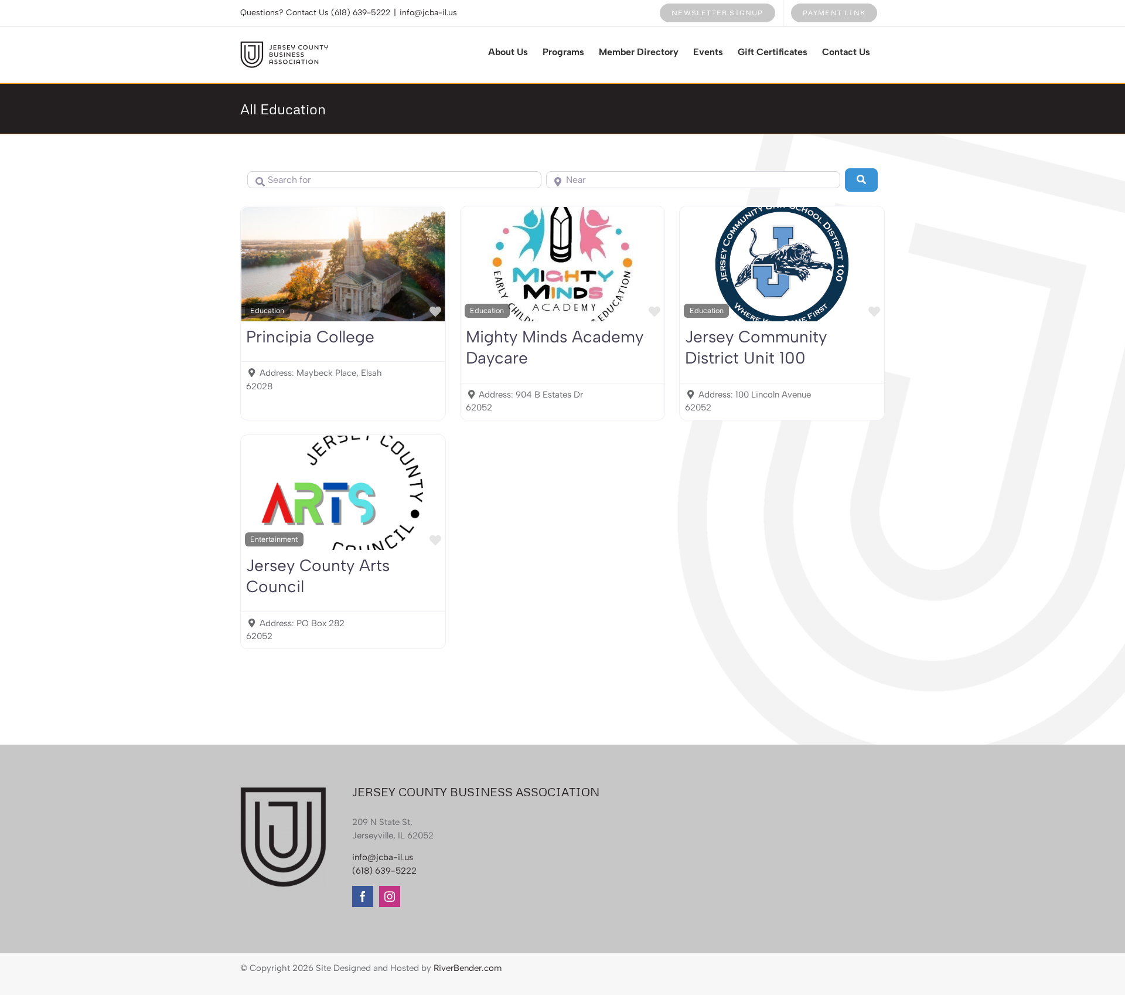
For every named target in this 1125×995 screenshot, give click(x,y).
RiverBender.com (468, 968)
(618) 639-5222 (360, 13)
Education (267, 310)
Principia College (310, 337)
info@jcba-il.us (428, 13)
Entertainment (274, 539)
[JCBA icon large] (283, 791)
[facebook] (362, 896)
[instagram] (389, 896)
